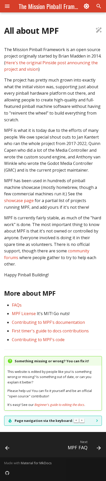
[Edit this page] (99, 30)
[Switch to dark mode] (86, 6)
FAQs (17, 305)
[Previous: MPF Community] (7, 446)
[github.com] (7, 473)
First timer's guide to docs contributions (50, 331)
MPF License (24, 313)
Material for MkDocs (36, 463)
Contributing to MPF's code (38, 339)
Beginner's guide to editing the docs (59, 404)
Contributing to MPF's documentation (48, 322)
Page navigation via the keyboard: (49, 420)
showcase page (19, 200)
